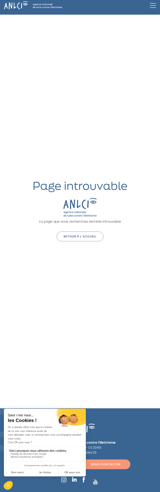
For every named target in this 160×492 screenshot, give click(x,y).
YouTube (95, 482)
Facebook (83, 479)
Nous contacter (106, 464)
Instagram (63, 479)
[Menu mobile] (153, 5)
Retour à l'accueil (80, 236)
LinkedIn (74, 479)
